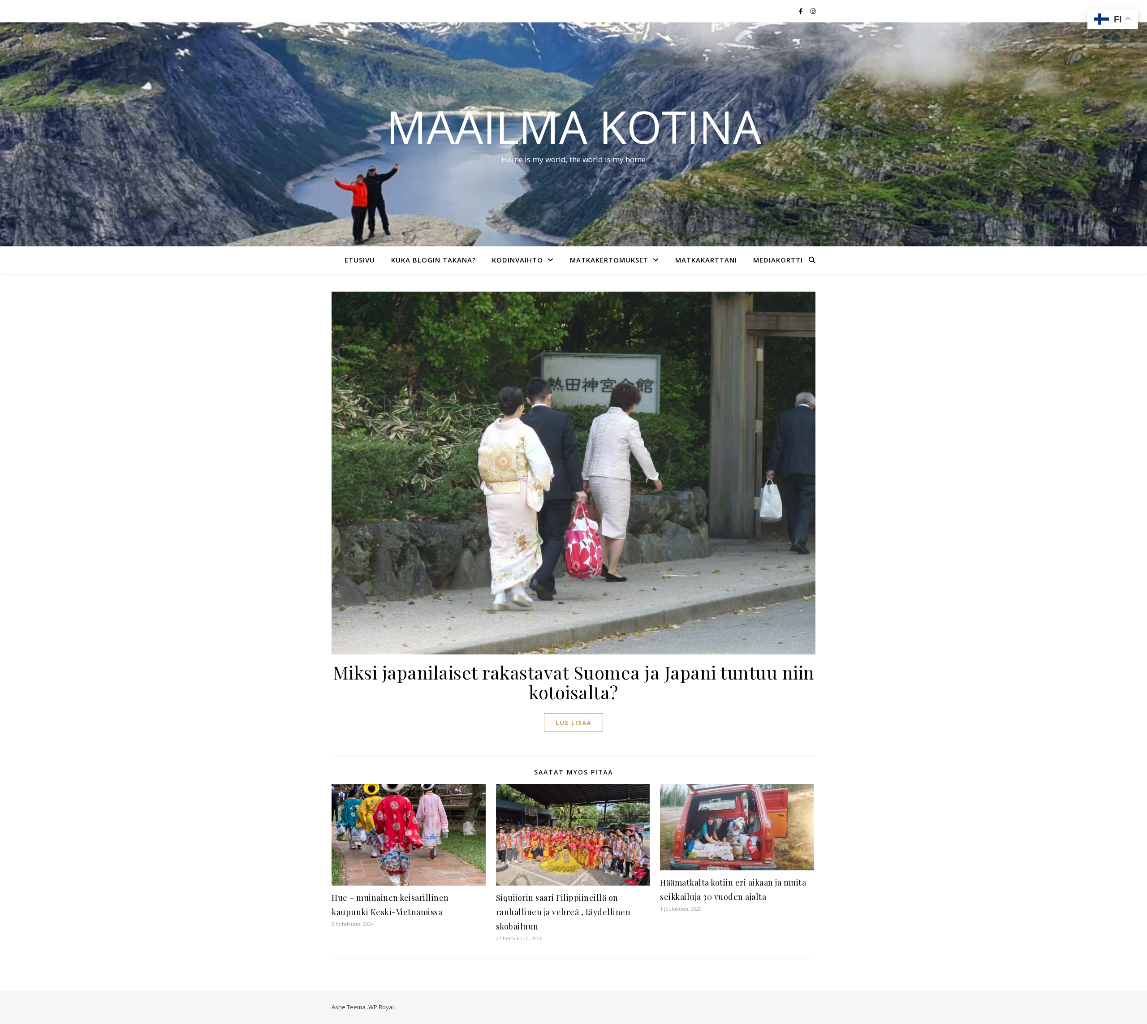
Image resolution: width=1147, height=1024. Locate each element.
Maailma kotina (573, 126)
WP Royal (381, 1007)
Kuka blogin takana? (433, 259)
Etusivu (360, 259)
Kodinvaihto (517, 259)
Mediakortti (778, 259)
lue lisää (573, 723)
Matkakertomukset (609, 259)
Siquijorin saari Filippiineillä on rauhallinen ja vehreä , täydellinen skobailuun (563, 912)
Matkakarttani (706, 259)
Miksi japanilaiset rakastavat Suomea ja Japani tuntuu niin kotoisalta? (574, 682)
